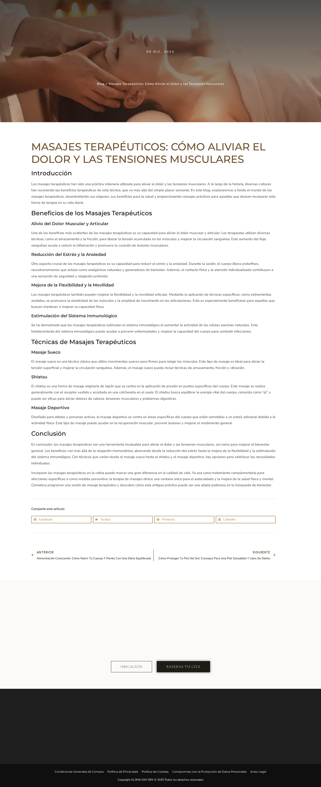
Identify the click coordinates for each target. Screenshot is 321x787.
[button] (61, 519)
